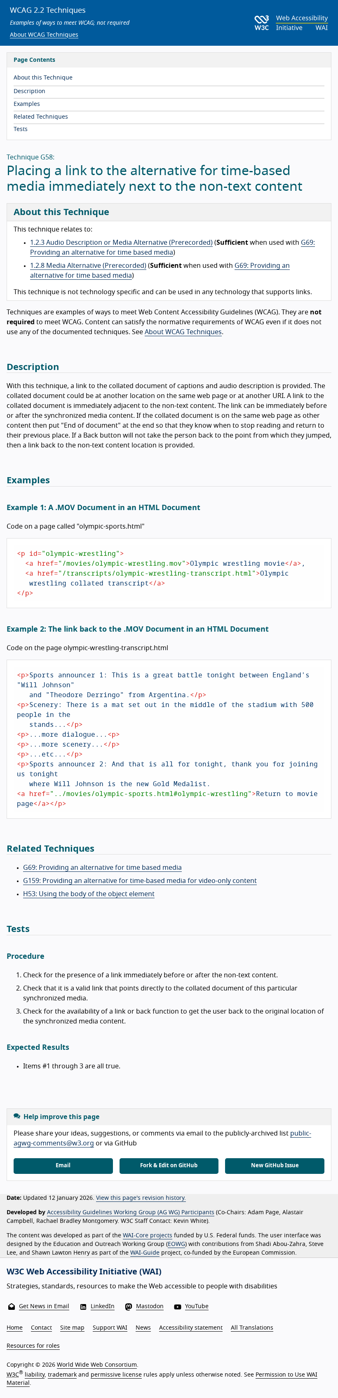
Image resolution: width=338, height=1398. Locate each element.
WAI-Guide (145, 1253)
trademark (62, 1375)
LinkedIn (103, 1306)
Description (29, 91)
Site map (72, 1328)
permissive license (116, 1375)
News (143, 1328)
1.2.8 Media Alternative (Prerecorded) (88, 265)
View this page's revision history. (141, 1198)
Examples (27, 104)
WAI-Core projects (147, 1236)
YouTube (197, 1306)
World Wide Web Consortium (97, 1365)
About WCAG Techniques (44, 35)
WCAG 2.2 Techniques (48, 10)
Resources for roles (33, 1346)
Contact (41, 1328)
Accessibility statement (191, 1328)
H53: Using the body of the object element (89, 894)
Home (15, 1328)
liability (35, 1375)
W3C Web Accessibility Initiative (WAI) (84, 1272)
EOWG (176, 1244)
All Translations (252, 1328)
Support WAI (110, 1328)
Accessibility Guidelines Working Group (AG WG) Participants (130, 1212)
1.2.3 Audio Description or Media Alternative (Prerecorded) (121, 242)
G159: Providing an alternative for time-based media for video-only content (140, 881)
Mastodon (150, 1306)
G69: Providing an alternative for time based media (102, 867)
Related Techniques (41, 117)
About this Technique (43, 78)
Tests (21, 129)
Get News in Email (44, 1306)
